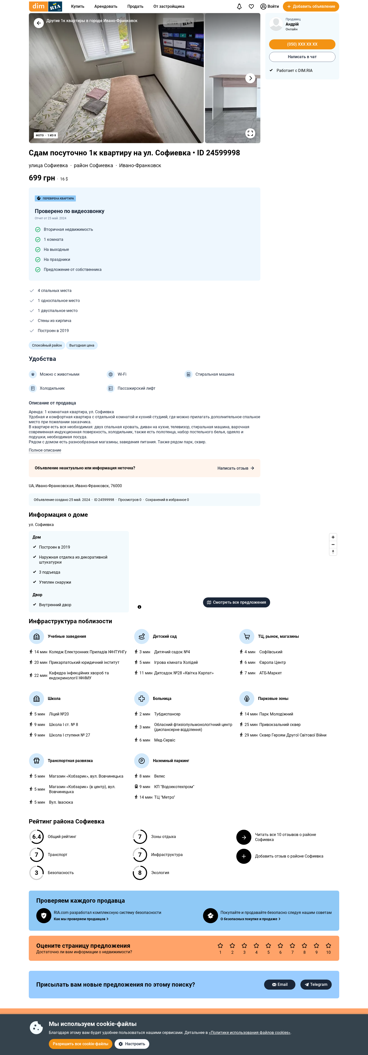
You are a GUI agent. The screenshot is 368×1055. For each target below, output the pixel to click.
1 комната (53, 239)
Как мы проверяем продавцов (79, 919)
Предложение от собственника (73, 269)
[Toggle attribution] (139, 607)
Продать (135, 6)
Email (283, 984)
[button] (311, 7)
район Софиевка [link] (94, 165)
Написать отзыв (233, 468)
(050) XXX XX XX (302, 44)
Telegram (318, 984)
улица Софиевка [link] (49, 165)
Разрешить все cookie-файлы (80, 1043)
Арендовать (105, 6)
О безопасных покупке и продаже (249, 919)
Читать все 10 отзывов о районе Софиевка (285, 837)
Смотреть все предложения (239, 602)
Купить (77, 6)
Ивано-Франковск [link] (140, 165)
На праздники (57, 259)
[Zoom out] (333, 544)
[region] (236, 571)
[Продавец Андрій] (276, 24)
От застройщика (169, 6)
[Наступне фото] (250, 78)
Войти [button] (273, 6)
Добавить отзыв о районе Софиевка (289, 856)
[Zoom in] (333, 537)
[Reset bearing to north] (333, 551)
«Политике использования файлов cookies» (249, 1032)
